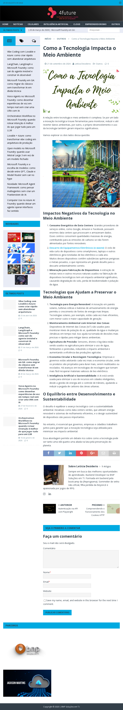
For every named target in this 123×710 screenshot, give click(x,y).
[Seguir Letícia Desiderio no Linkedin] (48, 493)
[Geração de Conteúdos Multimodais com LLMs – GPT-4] (28, 269)
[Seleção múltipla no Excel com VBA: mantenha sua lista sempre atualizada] (28, 237)
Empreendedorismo (96, 24)
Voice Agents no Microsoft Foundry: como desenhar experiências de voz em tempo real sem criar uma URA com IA (21, 103)
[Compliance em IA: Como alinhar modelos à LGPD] (14, 269)
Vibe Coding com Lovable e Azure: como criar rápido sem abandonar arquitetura (21, 55)
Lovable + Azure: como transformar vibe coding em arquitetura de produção (21, 139)
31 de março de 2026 (29, 347)
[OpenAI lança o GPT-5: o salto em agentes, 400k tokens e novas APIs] (14, 248)
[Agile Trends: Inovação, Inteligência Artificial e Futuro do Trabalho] (28, 248)
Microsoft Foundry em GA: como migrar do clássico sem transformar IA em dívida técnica (29, 365)
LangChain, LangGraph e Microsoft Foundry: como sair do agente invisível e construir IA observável (28, 335)
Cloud (76, 24)
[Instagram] (120, 3)
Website (47, 591)
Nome (46, 572)
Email (46, 581)
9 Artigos (106, 466)
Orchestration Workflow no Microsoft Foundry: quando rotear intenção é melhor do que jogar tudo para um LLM (21, 123)
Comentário (49, 548)
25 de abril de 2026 (29, 315)
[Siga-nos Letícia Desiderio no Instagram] (44, 493)
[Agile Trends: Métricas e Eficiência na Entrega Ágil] (28, 258)
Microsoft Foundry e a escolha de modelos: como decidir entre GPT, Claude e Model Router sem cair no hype (21, 171)
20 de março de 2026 (29, 374)
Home (5, 24)
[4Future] (61, 19)
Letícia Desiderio (83, 63)
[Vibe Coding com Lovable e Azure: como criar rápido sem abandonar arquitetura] (9, 304)
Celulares (33, 24)
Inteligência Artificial (56, 24)
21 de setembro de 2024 (58, 63)
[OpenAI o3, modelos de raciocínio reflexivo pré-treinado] (21, 280)
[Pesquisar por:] (104, 29)
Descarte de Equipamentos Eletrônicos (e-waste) (76, 247)
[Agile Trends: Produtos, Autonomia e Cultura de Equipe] (14, 258)
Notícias (18, 24)
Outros (115, 24)
